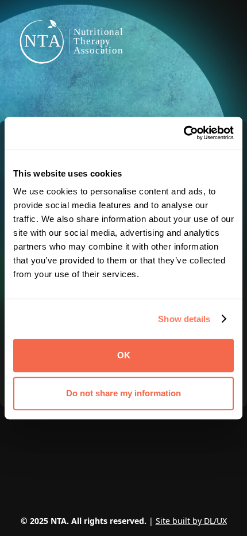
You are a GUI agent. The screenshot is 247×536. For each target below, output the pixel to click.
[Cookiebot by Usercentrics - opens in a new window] (183, 132)
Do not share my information (123, 393)
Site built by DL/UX (191, 520)
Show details (184, 319)
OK (123, 355)
